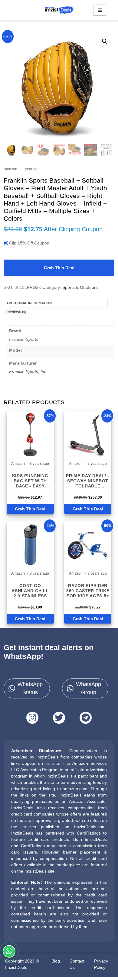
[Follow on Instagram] (32, 718)
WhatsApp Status (30, 688)
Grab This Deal (59, 267)
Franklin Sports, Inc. (28, 371)
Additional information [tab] (29, 303)
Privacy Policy (101, 964)
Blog (55, 961)
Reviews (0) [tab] (16, 312)
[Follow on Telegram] (86, 718)
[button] (104, 41)
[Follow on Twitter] (59, 718)
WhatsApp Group (88, 688)
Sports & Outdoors (80, 287)
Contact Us (77, 964)
